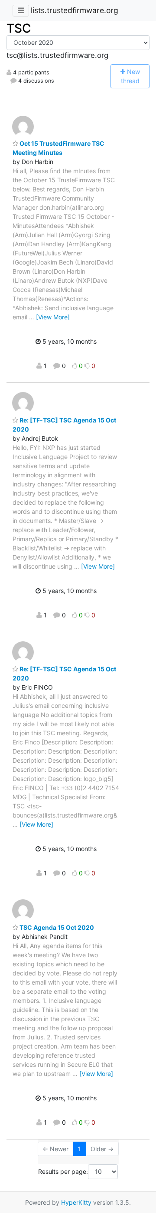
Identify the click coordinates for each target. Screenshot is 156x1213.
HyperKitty (76, 1202)
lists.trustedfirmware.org (74, 10)
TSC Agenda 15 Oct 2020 (56, 927)
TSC (18, 28)
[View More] (53, 317)
